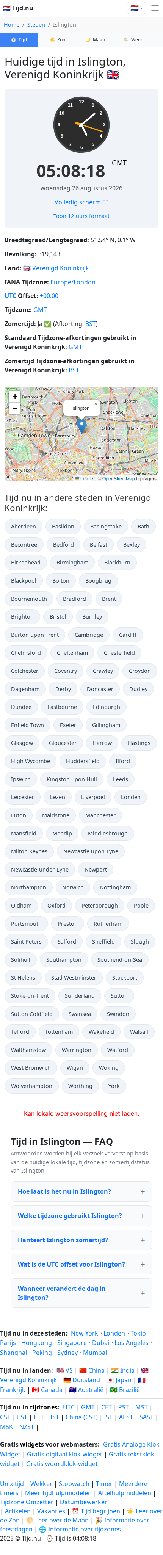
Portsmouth (26, 923)
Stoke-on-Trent (30, 995)
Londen (131, 797)
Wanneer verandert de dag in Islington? (62, 1293)
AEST (126, 1417)
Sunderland (80, 995)
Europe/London (73, 282)
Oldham (21, 905)
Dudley (138, 689)
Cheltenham (72, 652)
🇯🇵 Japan (119, 1380)
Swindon (118, 1013)
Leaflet (86, 478)
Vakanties (51, 1511)
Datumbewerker (83, 1502)
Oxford (56, 905)
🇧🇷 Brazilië (125, 1390)
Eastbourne (62, 706)
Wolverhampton (31, 1085)
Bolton (60, 580)
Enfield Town (27, 725)
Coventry (65, 670)
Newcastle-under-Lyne (40, 869)
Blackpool (23, 580)
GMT (119, 162)
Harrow (102, 742)
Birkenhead (26, 562)
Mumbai (95, 1352)
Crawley (103, 670)
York (114, 1085)
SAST (146, 1417)
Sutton (119, 995)
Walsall (139, 1031)
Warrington (76, 1049)
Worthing (80, 1085)
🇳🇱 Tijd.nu (18, 8)
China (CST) (82, 1417)
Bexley (131, 544)
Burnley (92, 616)
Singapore (72, 1343)
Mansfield (23, 833)
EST (22, 1417)
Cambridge (89, 634)
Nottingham (115, 887)
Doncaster (100, 689)
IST (54, 1417)
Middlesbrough (108, 833)
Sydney (67, 1352)
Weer (133, 39)
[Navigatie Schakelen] (155, 8)
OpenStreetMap (118, 478)
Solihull (20, 959)
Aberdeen (23, 526)
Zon (57, 39)
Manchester (100, 815)
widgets (32, 1444)
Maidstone (55, 815)
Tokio (138, 1333)
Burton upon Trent (35, 634)
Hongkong (36, 1343)
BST (90, 324)
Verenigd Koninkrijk (60, 268)
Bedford (63, 544)
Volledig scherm (81, 202)
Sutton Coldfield (32, 1013)
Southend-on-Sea (119, 959)
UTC (10, 296)
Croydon (140, 670)
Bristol (58, 616)
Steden (36, 24)
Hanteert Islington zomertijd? (63, 1240)
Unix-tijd (12, 1484)
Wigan (75, 1067)
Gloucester (63, 742)
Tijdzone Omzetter (27, 1502)
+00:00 (49, 296)
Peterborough (100, 905)
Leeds (120, 779)
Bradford (74, 598)
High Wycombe (30, 761)
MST (141, 1407)
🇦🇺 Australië (86, 1390)
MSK (6, 1427)
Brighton (22, 616)
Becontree (24, 544)
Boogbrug (98, 580)
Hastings (139, 742)
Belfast (98, 544)
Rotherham (108, 923)
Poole (141, 905)
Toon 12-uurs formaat (81, 215)
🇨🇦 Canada (47, 1390)
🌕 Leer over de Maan (57, 1520)
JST (108, 1417)
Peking (42, 1352)
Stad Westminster (73, 977)
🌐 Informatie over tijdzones (80, 1529)
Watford (117, 1049)
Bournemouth (29, 598)
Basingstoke (106, 526)
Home (11, 24)
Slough (140, 941)
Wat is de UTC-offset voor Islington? (71, 1264)
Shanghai (13, 1352)
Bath (143, 526)
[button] (81, 426)
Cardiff (127, 634)
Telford (20, 1031)
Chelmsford (26, 652)
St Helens (23, 977)
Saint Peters (26, 941)
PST (123, 1407)
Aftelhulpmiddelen (125, 1493)
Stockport (124, 977)
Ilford (123, 761)
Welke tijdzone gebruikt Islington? (70, 1216)
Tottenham (59, 1031)
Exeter (68, 725)
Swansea (80, 1013)
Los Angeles (131, 1343)
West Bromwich (31, 1067)
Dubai (100, 1343)
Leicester (22, 797)
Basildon (63, 526)
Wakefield (101, 1031)
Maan (95, 39)
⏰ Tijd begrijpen (96, 1511)
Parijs (8, 1343)
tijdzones (44, 1407)
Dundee (21, 706)
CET (106, 1407)
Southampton (64, 959)
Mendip (62, 833)
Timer (104, 1484)
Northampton (28, 887)
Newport (96, 869)
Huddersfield (83, 761)
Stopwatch (74, 1484)
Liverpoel (93, 797)
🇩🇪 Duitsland (81, 1380)
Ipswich (21, 779)
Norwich (73, 887)
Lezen (57, 797)
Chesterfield (119, 652)
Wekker (41, 1484)
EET (39, 1417)
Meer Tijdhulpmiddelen (59, 1493)
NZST (26, 1427)
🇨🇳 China (92, 1370)
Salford (67, 941)
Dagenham (25, 689)
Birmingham (72, 562)
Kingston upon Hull (72, 779)
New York (84, 1333)
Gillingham (106, 725)
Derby (63, 689)
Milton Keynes (29, 851)
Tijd (19, 39)
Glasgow (22, 742)
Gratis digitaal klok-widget (64, 1454)
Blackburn (117, 562)
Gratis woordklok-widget (62, 1463)
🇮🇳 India (123, 1370)
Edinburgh (106, 706)
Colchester (24, 670)
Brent (109, 598)
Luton (18, 815)
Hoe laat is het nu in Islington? (64, 1191)
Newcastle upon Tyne (90, 851)
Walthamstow (28, 1049)
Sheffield (103, 941)
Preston (68, 923)
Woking (109, 1067)
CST (5, 1417)
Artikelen (18, 1511)
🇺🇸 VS (64, 1370)
